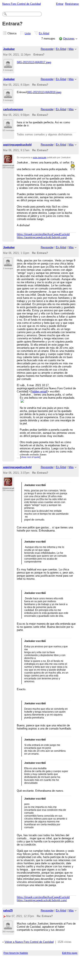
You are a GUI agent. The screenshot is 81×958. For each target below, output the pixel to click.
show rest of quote (30, 457)
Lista (28, 33)
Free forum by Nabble (16, 953)
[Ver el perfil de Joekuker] (8, 65)
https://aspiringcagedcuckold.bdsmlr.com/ (42, 237)
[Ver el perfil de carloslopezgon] (8, 126)
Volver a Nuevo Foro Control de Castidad (29, 941)
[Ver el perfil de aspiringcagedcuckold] (8, 161)
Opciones (69, 38)
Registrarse (72, 3)
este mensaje (39, 157)
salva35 (8, 910)
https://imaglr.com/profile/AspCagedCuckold (43, 234)
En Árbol (44, 33)
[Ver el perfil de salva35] (8, 927)
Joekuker (9, 49)
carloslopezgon (13, 109)
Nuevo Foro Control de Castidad (21, 3)
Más (71, 49)
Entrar (59, 3)
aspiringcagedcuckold (17, 144)
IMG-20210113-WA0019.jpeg (44, 92)
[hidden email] (39, 391)
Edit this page (69, 953)
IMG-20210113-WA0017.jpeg (34, 62)
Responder (47, 49)
